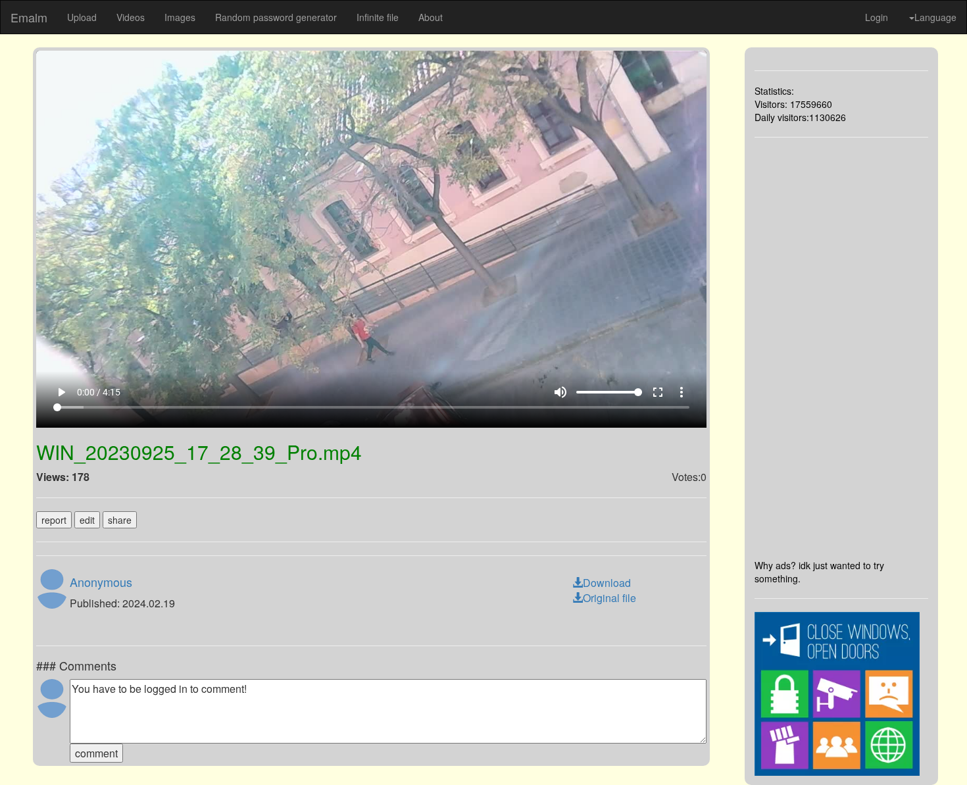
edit (87, 519)
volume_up (560, 392)
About (430, 17)
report (53, 519)
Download (607, 582)
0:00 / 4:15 (98, 392)
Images (179, 17)
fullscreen (658, 392)
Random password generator (276, 17)
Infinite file (378, 17)
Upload (82, 17)
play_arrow (61, 392)
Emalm (29, 17)
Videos (130, 17)
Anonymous (101, 581)
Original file (609, 597)
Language (935, 17)
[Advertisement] (842, 348)
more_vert (681, 392)
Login (876, 17)
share (120, 519)
